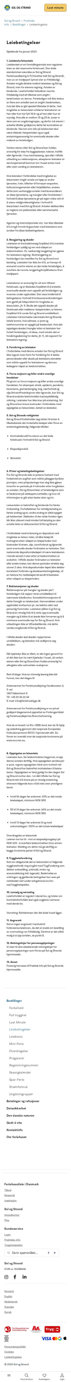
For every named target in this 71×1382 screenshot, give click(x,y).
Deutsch (9, 1291)
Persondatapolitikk (15, 1346)
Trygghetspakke (13, 1245)
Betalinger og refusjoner (23, 1101)
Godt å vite (14, 1123)
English (8, 1296)
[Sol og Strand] (17, 8)
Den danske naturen (20, 1116)
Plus (6, 1220)
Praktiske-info (12, 1240)
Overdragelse (18, 1051)
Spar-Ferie (16, 1080)
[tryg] (53, 1332)
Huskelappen (44, 1379)
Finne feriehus (26, 1379)
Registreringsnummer (23, 1065)
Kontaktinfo (15, 1130)
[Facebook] (17, 1277)
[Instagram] (8, 1277)
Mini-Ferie (16, 1044)
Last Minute (17, 1022)
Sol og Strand (12, 21)
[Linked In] (27, 1277)
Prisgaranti (16, 1058)
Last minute (55, 8)
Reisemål (9, 1195)
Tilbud (7, 1190)
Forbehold (16, 1008)
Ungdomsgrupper (21, 1094)
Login (7, 1234)
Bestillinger (19, 24)
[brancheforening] (16, 1332)
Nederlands (10, 1301)
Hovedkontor (11, 1215)
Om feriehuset (16, 1137)
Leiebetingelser (20, 1029)
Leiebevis (15, 1037)
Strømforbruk (18, 1087)
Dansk (7, 1312)
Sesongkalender (20, 1073)
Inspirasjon (10, 1200)
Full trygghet (17, 1015)
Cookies (9, 1352)
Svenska (9, 1307)
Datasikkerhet (16, 1108)
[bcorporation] (7, 1341)
